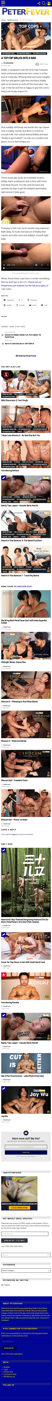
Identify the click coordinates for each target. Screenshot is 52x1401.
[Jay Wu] (26, 1100)
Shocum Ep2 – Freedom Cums (14, 780)
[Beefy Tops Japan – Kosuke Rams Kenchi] (26, 489)
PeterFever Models (40, 464)
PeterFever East (32, 394)
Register (7, 1367)
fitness (29, 427)
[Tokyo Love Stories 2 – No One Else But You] (26, 419)
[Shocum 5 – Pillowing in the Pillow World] (26, 685)
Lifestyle (37, 567)
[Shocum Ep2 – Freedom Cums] (26, 764)
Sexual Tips (6, 502)
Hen (12, 327)
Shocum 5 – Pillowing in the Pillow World (19, 701)
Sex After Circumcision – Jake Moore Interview (22, 1076)
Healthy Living (39, 427)
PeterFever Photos (40, 429)
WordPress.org (9, 1377)
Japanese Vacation (9, 429)
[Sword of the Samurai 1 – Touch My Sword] (26, 559)
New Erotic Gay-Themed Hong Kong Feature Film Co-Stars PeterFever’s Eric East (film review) (24, 921)
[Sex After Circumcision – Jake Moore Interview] (26, 1063)
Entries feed (8, 1372)
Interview (39, 462)
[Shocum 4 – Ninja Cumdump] (26, 724)
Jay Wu (4, 1116)
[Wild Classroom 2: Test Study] (26, 384)
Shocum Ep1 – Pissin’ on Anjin (14, 819)
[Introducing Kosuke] (26, 986)
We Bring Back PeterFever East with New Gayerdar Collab (24, 621)
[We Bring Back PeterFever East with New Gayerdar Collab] (26, 604)
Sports (15, 537)
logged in (14, 834)
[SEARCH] (44, 3)
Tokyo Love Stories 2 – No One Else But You (20, 435)
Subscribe (9, 1348)
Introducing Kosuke (10, 1002)
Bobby (5, 327)
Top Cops (20, 327)
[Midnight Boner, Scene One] (26, 645)
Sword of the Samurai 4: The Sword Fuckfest (21, 540)
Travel (19, 432)
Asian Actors (7, 394)
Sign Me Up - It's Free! (14, 1240)
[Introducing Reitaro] (26, 454)
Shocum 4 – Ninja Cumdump (13, 741)
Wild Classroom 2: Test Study (14, 400)
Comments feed (10, 1374)
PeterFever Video (8, 397)
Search (48, 1255)
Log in (6, 1369)
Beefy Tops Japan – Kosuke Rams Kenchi (19, 505)
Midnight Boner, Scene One (13, 662)
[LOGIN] (49, 3)
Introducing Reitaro (10, 470)
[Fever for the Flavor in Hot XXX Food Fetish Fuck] (26, 946)
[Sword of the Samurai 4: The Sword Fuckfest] (26, 524)
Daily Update (19, 394)
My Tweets (5, 1285)
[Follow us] (39, 3)
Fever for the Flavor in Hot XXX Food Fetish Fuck (23, 962)
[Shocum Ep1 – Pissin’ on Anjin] (26, 803)
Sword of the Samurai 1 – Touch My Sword (20, 575)
